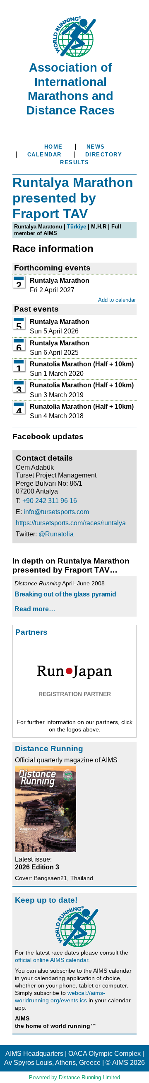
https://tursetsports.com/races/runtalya (71, 522)
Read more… (34, 609)
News (96, 147)
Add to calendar (117, 300)
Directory (104, 154)
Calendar (44, 154)
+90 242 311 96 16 (49, 500)
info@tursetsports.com (56, 511)
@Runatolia (56, 534)
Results (74, 162)
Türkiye (76, 227)
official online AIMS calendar (51, 960)
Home (53, 147)
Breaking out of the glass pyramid (65, 594)
